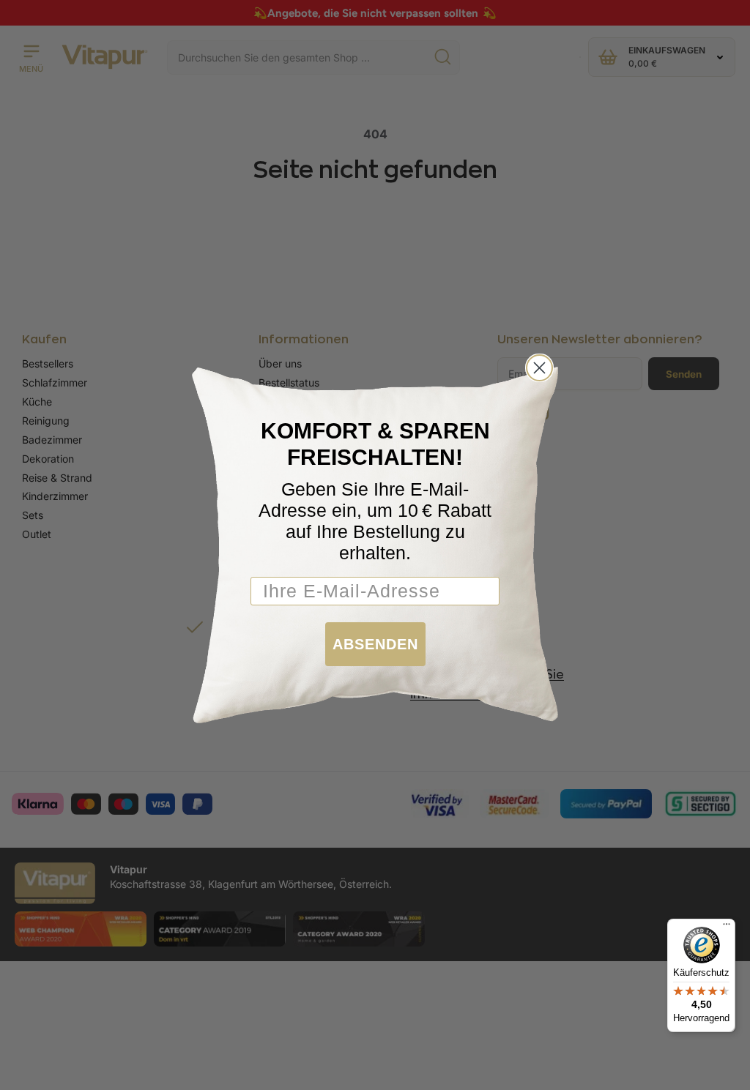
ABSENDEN (375, 644)
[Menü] (726, 927)
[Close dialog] (539, 368)
